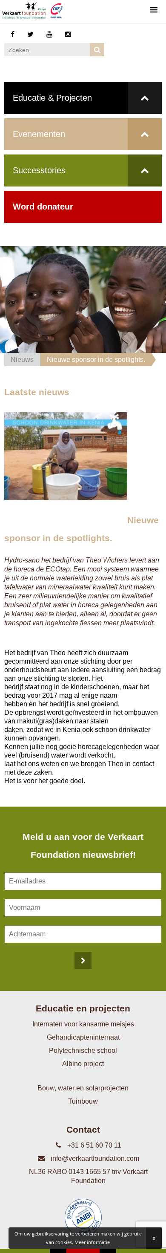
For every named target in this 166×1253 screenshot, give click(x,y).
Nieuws (22, 359)
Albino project (83, 1063)
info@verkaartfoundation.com (94, 1158)
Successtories (39, 170)
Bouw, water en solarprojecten (83, 1088)
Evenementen (39, 134)
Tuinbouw (83, 1101)
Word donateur (43, 206)
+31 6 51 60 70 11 (93, 1145)
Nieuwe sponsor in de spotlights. (96, 359)
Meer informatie (92, 1242)
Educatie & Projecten (52, 97)
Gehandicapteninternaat (83, 1037)
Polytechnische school (83, 1050)
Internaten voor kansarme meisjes (83, 1024)
